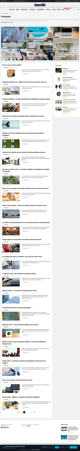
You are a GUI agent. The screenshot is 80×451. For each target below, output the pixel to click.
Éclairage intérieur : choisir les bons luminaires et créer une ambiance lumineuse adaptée (64, 55)
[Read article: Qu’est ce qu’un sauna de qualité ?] (11, 73)
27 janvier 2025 (12, 346)
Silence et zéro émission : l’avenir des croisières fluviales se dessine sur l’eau (24, 205)
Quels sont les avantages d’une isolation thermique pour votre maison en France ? (25, 188)
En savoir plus (26, 73)
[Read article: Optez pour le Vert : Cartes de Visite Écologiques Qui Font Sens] (11, 333)
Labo (68, 9)
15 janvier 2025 (12, 365)
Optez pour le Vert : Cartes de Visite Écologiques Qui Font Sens (20, 325)
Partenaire (11, 13)
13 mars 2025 (12, 118)
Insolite (59, 9)
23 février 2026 (31, 36)
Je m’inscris (72, 447)
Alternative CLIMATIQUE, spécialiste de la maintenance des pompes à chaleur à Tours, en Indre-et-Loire (39, 44)
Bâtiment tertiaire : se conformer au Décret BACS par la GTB (19, 291)
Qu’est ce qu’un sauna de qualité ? (12, 65)
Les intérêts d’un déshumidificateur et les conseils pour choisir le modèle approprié (26, 222)
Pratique (30, 31)
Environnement (41, 9)
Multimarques (65, 107)
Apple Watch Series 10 (67, 92)
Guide (63, 9)
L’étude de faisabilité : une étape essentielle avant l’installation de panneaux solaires (26, 99)
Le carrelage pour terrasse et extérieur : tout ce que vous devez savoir (22, 256)
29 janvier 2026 (57, 36)
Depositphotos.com (5, 425)
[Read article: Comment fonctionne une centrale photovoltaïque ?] (11, 316)
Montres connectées (66, 84)
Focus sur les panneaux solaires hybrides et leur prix (17, 380)
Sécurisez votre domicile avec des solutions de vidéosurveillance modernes (23, 152)
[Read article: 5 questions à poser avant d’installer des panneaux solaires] (11, 282)
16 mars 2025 (12, 84)
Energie (17, 9)
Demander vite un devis (7, 22)
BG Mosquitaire (65, 68)
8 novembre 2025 (31, 58)
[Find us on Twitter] (64, 1)
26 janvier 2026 (31, 47)
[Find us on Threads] (71, 1)
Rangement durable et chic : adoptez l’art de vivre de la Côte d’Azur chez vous (24, 82)
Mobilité (48, 9)
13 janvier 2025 (12, 382)
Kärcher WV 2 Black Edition (68, 77)
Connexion (77, 1)
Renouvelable (24, 9)
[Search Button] (78, 9)
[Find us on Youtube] (67, 1)
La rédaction (6, 67)
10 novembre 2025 (58, 58)
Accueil (13, 9)
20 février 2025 (12, 207)
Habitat (54, 9)
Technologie (32, 9)
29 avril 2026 (5, 47)
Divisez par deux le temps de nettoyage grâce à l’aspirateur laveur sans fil (23, 116)
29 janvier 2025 (12, 327)
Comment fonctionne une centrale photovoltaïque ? (16, 308)
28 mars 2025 (12, 67)
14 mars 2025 (12, 101)
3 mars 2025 (12, 173)
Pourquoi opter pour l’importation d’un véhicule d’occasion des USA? (21, 239)
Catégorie (6, 13)
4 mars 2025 (12, 154)
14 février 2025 (12, 224)
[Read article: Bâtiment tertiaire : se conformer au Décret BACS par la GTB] (11, 299)
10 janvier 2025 (12, 399)
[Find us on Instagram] (66, 1)
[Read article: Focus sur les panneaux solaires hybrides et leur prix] (11, 388)
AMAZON (29, 425)
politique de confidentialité (36, 449)
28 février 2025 (12, 190)
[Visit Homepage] (40, 4)
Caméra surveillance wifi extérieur (69, 99)
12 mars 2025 (12, 137)
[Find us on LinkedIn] (69, 1)
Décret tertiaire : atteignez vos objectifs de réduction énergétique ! (21, 397)
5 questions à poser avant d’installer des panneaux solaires (19, 273)
